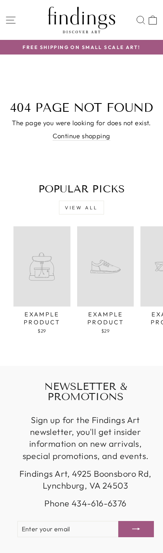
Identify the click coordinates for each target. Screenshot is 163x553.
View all (81, 208)
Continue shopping (81, 136)
